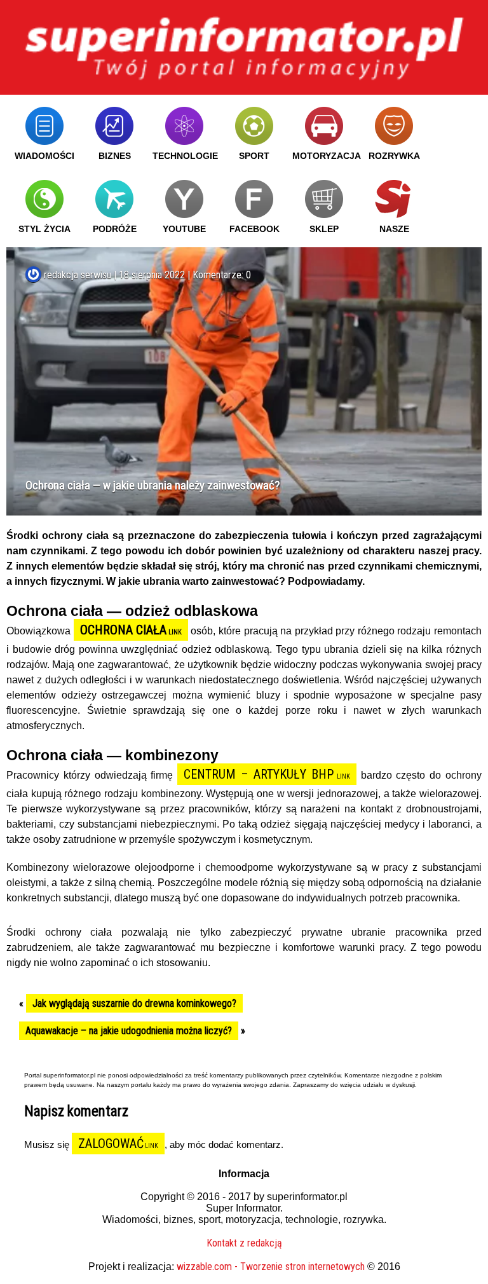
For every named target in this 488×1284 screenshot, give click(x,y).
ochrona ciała (123, 630)
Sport (254, 156)
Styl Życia (44, 229)
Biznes (114, 156)
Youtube (184, 229)
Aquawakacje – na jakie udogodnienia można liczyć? (128, 1031)
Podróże (115, 229)
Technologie (185, 156)
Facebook (254, 229)
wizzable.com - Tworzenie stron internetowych (271, 1266)
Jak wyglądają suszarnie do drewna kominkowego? (134, 1003)
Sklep (324, 229)
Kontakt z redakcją (244, 1243)
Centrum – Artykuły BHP (259, 774)
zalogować (111, 1143)
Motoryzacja (326, 156)
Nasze (394, 229)
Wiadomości (44, 156)
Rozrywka (394, 156)
